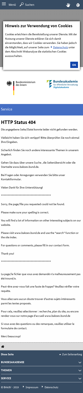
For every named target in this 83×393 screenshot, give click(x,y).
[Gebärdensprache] (68, 5)
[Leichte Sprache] (78, 5)
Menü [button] (12, 4)
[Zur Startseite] (21, 88)
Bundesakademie (12, 362)
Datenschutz (60, 47)
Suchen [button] (29, 4)
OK (74, 65)
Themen (6, 370)
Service (6, 378)
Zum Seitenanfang (72, 354)
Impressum (32, 387)
